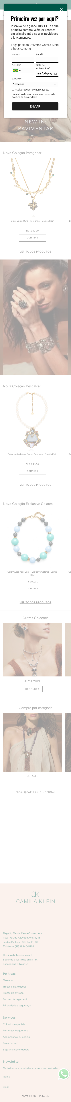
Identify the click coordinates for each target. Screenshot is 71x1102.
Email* (39, 54)
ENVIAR (35, 106)
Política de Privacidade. (25, 97)
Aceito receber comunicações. (31, 89)
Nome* (16, 54)
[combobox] (17, 70)
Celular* (16, 65)
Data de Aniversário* (43, 67)
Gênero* (16, 79)
